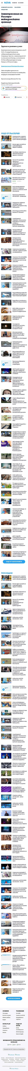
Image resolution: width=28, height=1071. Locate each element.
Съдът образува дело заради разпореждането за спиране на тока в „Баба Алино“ (19, 401)
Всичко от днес (7, 1015)
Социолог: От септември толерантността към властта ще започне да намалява (19, 259)
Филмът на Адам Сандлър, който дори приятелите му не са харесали (18, 813)
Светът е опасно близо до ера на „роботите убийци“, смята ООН (19, 765)
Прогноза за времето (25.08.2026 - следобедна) (18, 363)
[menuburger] (2, 2)
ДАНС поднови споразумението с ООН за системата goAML (19, 537)
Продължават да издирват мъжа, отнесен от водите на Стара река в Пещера (19, 232)
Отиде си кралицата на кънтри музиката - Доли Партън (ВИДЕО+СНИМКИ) (19, 866)
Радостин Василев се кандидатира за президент (18, 317)
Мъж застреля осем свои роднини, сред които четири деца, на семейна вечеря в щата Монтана (19, 696)
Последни (5, 1013)
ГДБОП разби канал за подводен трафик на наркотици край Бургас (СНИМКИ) (19, 371)
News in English (19, 1034)
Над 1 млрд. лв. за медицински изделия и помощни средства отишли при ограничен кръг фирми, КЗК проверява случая (18, 467)
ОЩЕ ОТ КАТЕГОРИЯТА (14, 561)
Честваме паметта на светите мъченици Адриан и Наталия (19, 153)
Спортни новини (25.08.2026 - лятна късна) (17, 797)
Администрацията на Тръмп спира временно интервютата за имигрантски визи (18, 611)
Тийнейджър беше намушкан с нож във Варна (18, 627)
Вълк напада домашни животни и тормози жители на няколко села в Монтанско (19, 189)
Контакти (17, 1059)
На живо (20, 2)
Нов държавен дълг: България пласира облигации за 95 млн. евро (18, 418)
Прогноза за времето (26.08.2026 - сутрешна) (19, 195)
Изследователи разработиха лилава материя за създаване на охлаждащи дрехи (18, 789)
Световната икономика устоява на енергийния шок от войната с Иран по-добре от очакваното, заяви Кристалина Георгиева (19, 671)
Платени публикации (19, 1062)
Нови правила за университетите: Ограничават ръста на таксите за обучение (19, 477)
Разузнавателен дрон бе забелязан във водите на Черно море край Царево (19, 294)
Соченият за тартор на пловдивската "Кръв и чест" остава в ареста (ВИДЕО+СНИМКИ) (19, 554)
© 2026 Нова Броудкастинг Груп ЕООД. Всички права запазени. (14, 1066)
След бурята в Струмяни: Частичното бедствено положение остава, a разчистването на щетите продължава (19, 222)
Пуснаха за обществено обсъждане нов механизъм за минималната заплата (19, 410)
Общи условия (23, 1059)
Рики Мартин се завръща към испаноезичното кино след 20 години (19, 773)
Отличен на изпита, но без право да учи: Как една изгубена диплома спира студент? (19, 172)
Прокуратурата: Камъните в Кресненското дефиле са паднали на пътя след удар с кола (19, 344)
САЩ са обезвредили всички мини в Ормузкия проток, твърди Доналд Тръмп (19, 704)
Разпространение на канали (20, 1057)
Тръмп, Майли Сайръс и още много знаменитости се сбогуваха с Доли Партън (19, 821)
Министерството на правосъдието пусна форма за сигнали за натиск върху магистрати (18, 354)
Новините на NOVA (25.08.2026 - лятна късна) (17, 805)
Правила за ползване (20, 1060)
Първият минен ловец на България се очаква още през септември (19, 530)
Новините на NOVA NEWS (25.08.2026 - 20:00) (19, 881)
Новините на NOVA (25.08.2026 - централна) (19, 897)
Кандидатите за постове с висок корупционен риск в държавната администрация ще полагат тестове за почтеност (18, 382)
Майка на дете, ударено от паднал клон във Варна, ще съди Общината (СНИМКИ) (19, 392)
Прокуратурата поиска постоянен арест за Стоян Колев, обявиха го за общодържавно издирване (19, 286)
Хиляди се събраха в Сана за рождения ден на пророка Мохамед (19, 712)
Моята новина (6, 1017)
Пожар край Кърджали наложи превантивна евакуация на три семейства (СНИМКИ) (18, 277)
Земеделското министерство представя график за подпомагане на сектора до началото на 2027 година (19, 241)
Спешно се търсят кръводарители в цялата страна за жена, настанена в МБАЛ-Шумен (19, 268)
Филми (4, 1032)
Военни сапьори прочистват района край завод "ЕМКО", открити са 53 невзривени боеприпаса (19, 457)
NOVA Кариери (20, 1031)
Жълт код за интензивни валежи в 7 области (19, 211)
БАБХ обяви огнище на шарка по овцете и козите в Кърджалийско (19, 310)
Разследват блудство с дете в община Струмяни (19, 425)
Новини (14, 2)
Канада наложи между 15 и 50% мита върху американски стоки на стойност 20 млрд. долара (19, 958)
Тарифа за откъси (4, 1059)
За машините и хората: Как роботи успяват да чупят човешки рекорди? (19, 138)
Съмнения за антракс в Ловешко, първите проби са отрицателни (19, 250)
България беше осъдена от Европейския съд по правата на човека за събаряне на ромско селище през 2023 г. (19, 434)
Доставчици (11, 1059)
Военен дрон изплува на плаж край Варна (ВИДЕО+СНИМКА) (19, 146)
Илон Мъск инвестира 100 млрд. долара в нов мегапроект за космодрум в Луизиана (18, 781)
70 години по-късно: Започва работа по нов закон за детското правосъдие (19, 485)
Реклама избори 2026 (10, 1057)
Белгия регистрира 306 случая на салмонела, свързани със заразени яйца (19, 949)
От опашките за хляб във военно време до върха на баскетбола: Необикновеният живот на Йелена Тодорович (19, 756)
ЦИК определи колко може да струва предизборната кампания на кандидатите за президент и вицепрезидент (18, 446)
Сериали (5, 1030)
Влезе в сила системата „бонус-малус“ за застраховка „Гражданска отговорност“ (19, 502)
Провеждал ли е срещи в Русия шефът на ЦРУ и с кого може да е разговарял (19, 635)
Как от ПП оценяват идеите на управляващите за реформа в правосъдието (18, 163)
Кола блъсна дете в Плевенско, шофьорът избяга (18, 545)
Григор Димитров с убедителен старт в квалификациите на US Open (18, 858)
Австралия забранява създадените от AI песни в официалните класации (18, 829)
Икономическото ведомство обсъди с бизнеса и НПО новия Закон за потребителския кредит (19, 335)
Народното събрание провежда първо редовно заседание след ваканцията (19, 205)
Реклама (2, 1057)
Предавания (6, 1028)
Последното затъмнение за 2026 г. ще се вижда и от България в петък (18, 326)
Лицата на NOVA (20, 1015)
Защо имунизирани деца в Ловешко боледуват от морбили (19, 915)
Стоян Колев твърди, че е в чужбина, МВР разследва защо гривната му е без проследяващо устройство (19, 512)
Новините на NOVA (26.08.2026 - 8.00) (17, 618)
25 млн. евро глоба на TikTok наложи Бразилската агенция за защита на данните (19, 967)
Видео (4, 1019)
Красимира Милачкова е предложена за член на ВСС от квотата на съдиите (19, 522)
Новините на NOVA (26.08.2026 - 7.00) (17, 679)
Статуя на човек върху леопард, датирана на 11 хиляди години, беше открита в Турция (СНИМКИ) (19, 838)
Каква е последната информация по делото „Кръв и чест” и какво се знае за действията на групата (19, 652)
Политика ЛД (12, 1060)
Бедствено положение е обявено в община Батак (19, 301)
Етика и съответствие (8, 1062)
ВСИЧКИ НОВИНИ (14, 998)
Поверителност (6, 1060)
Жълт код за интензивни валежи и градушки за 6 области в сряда (19, 493)
